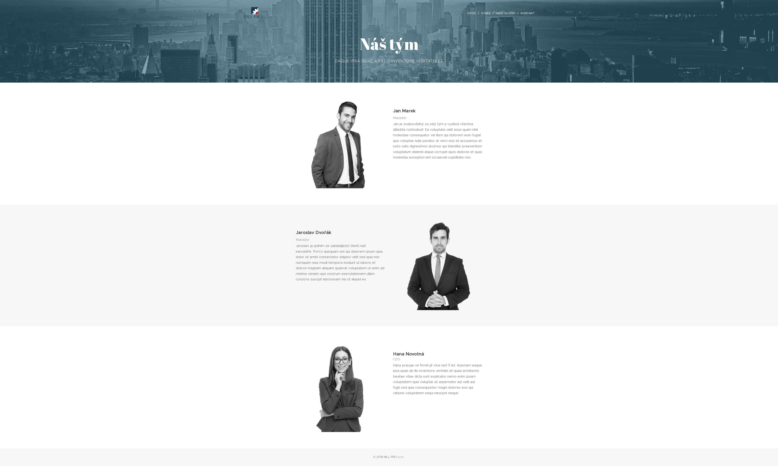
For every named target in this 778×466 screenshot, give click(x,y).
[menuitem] (472, 13)
